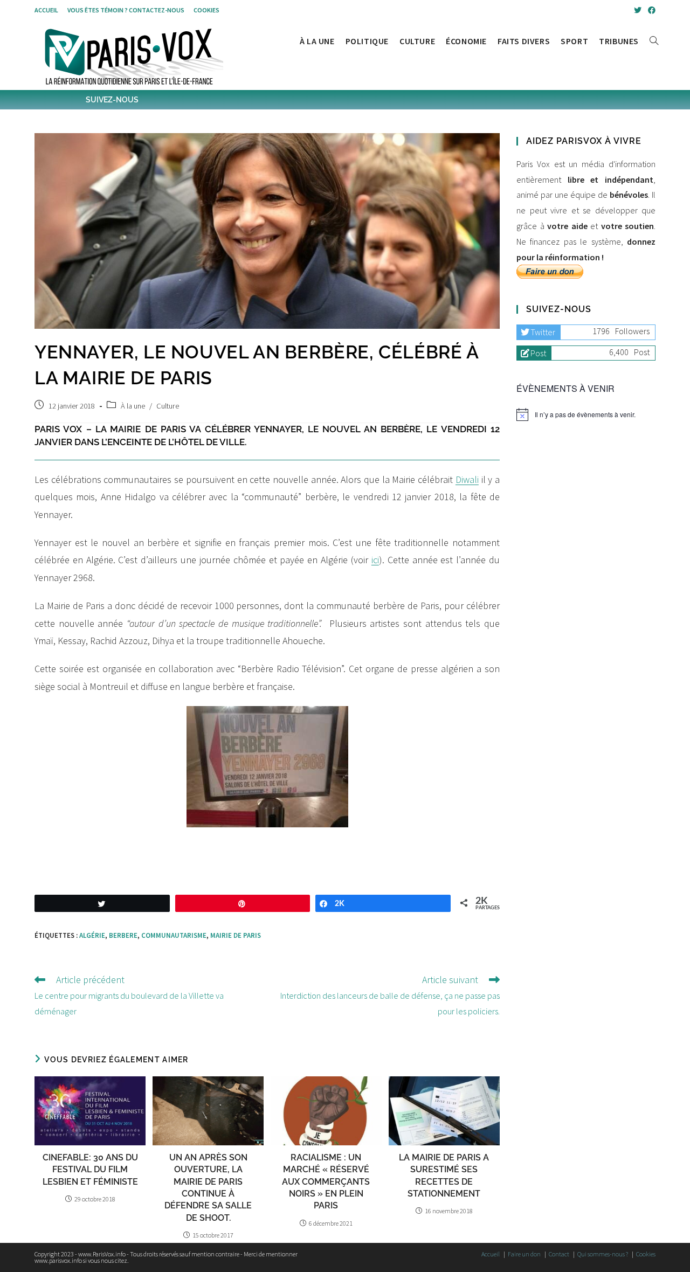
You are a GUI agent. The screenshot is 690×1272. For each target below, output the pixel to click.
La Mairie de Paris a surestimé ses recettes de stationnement (444, 1175)
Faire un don (524, 1254)
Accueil (46, 10)
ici (375, 560)
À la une (133, 406)
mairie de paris (235, 935)
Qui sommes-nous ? (602, 1254)
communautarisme (173, 935)
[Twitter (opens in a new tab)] (638, 10)
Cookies (206, 10)
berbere (123, 935)
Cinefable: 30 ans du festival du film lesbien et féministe (90, 1169)
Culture (167, 406)
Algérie (92, 935)
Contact (559, 1254)
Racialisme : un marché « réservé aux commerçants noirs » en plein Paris (326, 1181)
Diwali (467, 479)
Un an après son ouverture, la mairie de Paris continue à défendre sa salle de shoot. (208, 1187)
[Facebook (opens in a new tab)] (650, 10)
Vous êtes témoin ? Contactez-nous (125, 10)
